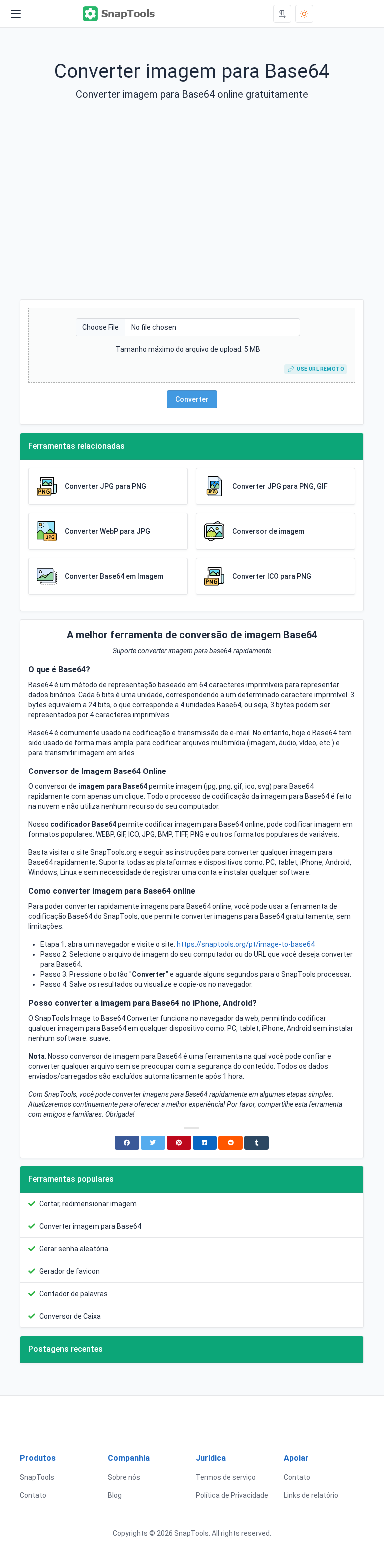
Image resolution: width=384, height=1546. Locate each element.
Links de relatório (311, 1495)
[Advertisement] (192, 208)
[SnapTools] (119, 14)
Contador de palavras (74, 1294)
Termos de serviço (226, 1477)
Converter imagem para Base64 (91, 1226)
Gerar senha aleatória (74, 1249)
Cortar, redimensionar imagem (88, 1204)
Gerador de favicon (70, 1271)
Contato (33, 1495)
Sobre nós (124, 1477)
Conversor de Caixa (70, 1316)
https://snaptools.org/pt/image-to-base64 (246, 944)
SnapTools (37, 1477)
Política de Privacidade (232, 1495)
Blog (115, 1495)
